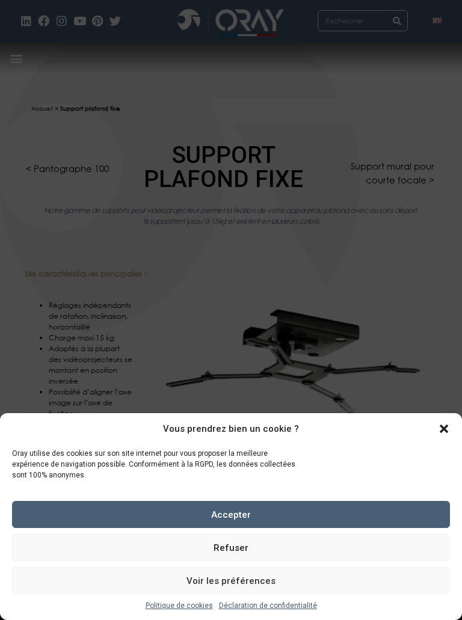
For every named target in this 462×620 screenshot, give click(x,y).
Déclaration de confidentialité (268, 605)
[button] (444, 429)
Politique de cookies (179, 605)
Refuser (231, 547)
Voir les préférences (231, 580)
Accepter (231, 514)
